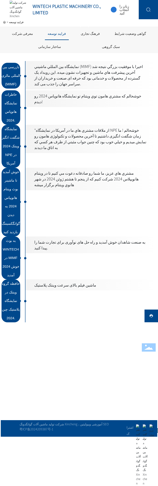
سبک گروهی (111, 46)
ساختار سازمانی (49, 46)
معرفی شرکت (22, 33)
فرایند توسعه (57, 33)
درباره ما (79, 24)
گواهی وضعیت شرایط (130, 33)
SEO (106, 424)
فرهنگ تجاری (90, 33)
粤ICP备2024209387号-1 (36, 429)
